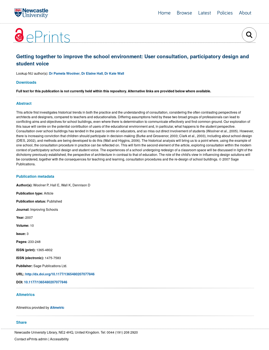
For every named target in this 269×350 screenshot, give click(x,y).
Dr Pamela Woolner (64, 73)
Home (164, 13)
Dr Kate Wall (114, 73)
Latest (204, 13)
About (245, 13)
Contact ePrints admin (31, 339)
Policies (225, 13)
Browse (184, 13)
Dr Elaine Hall (92, 73)
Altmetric (57, 307)
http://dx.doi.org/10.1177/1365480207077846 (60, 274)
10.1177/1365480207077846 (45, 282)
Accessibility (59, 339)
